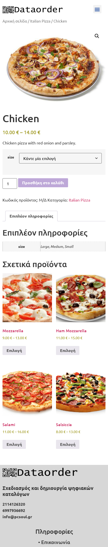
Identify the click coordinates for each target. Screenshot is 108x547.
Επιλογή (14, 350)
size (11, 157)
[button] (97, 9)
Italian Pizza (40, 21)
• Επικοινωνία (54, 542)
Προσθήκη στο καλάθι (43, 182)
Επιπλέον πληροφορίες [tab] (31, 216)
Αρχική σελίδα (15, 21)
